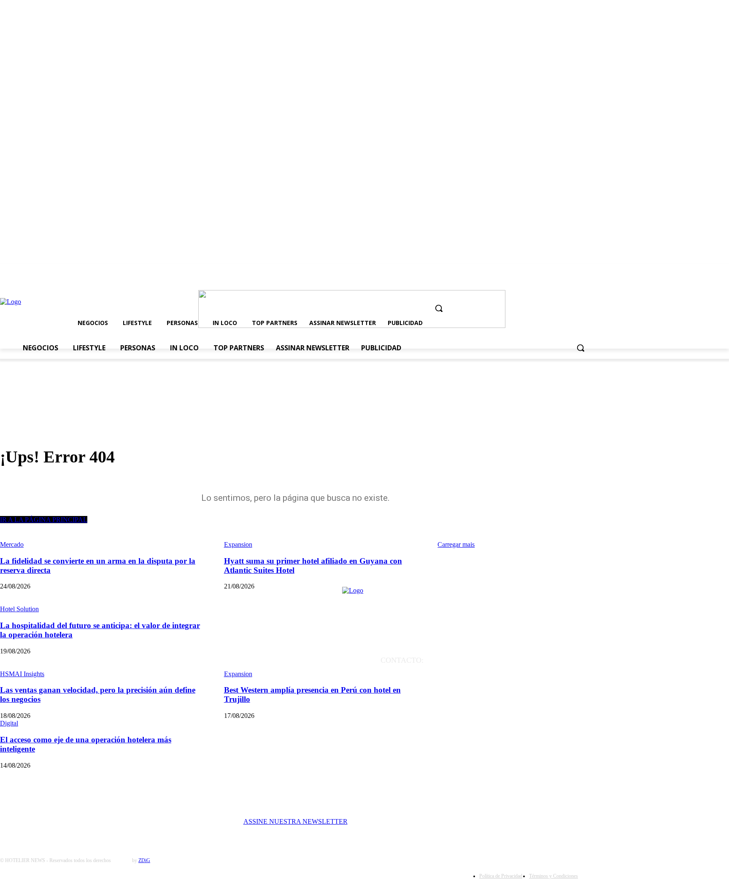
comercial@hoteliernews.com (514, 684)
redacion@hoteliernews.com (514, 672)
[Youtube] (541, 273)
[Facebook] (511, 273)
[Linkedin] (556, 273)
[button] (439, 308)
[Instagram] (526, 273)
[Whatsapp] (571, 273)
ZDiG (144, 860)
